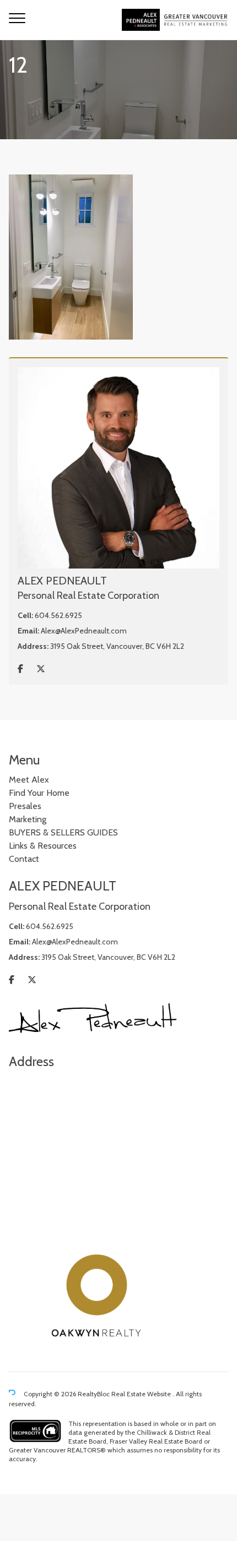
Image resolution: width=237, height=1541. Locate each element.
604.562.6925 (58, 615)
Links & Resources (43, 845)
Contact (24, 859)
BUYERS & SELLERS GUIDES (63, 832)
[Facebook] (20, 669)
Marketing (27, 819)
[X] (40, 669)
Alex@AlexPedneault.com (84, 631)
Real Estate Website (142, 1394)
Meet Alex (29, 779)
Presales (25, 806)
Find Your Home (39, 793)
